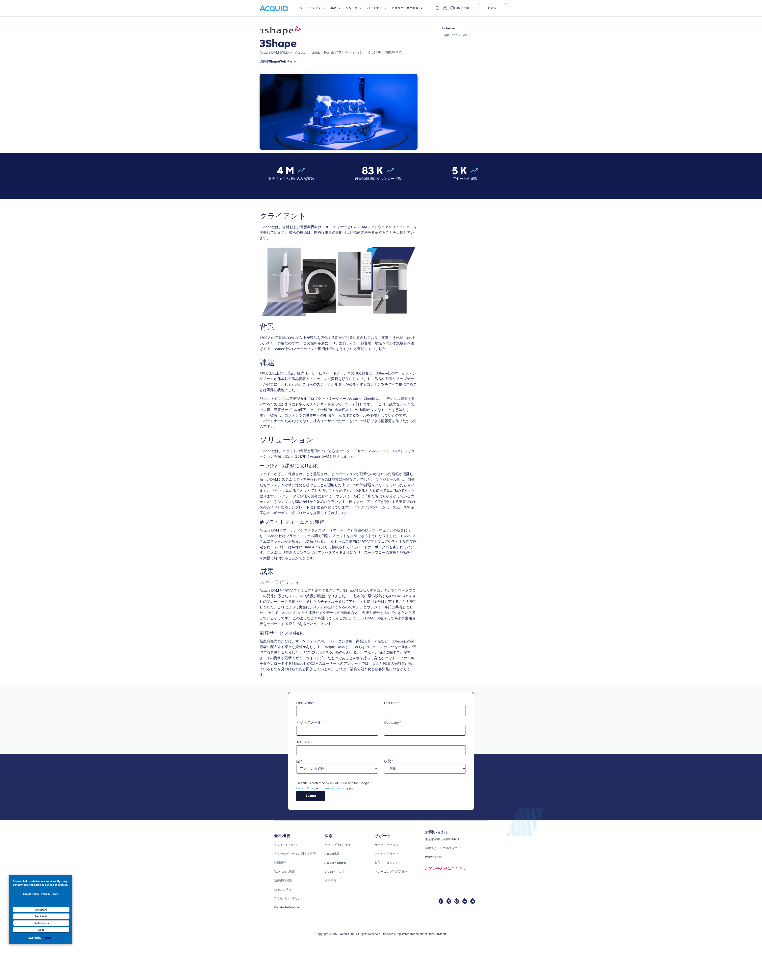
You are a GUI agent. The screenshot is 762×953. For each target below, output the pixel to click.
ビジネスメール (308, 723)
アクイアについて (286, 845)
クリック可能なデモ (337, 845)
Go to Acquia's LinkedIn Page (465, 900)
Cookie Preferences (287, 907)
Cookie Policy (31, 894)
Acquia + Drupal (335, 863)
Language (455, 8)
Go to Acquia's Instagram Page (457, 900)
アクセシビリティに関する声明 (295, 854)
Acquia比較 (332, 854)
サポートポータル (386, 845)
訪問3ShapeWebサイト (278, 61)
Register (445, 8)
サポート (468, 8)
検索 (437, 8)
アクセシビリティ (386, 854)
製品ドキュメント (386, 863)
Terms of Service (333, 788)
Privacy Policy (49, 894)
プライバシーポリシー (289, 898)
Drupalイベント (334, 872)
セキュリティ (283, 889)
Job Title (303, 742)
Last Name (392, 703)
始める (492, 8)
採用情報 (330, 881)
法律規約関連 (283, 881)
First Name (304, 703)
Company (391, 723)
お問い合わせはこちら (444, 869)
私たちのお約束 (284, 872)
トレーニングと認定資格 (391, 872)
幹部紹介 (280, 863)
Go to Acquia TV (473, 900)
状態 (387, 761)
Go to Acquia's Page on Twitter (449, 900)
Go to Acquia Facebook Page (441, 900)
